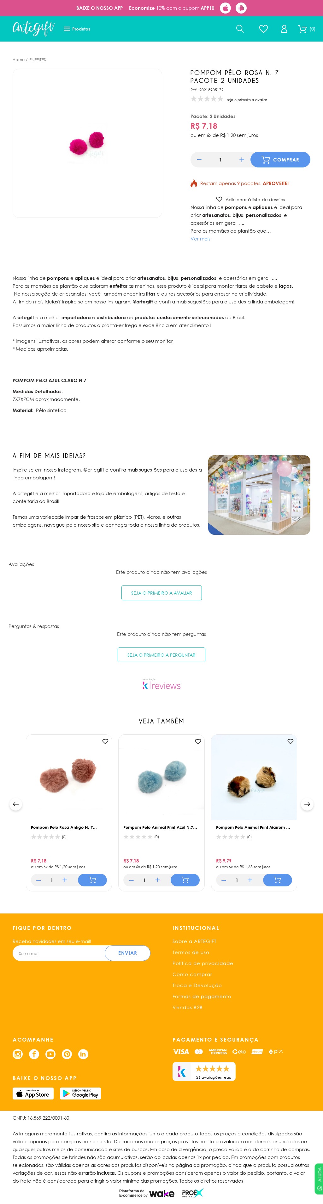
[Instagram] (18, 1054)
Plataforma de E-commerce (131, 1193)
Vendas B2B (188, 1007)
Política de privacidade (203, 963)
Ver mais (200, 238)
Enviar (127, 953)
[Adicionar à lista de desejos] (105, 742)
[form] (220, 159)
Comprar (286, 159)
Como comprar (192, 974)
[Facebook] (34, 1054)
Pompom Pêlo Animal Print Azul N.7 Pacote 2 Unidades (158, 827)
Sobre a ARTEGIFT (194, 941)
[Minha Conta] (284, 29)
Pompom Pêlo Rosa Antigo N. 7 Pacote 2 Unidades (62, 827)
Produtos (81, 28)
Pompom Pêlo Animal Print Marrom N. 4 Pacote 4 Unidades (253, 827)
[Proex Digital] (193, 1193)
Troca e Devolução (197, 985)
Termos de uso (191, 952)
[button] (199, 159)
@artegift (93, 469)
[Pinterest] (67, 1054)
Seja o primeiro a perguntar (161, 655)
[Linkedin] (83, 1054)
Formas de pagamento (202, 996)
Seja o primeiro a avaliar (161, 593)
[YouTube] (50, 1054)
